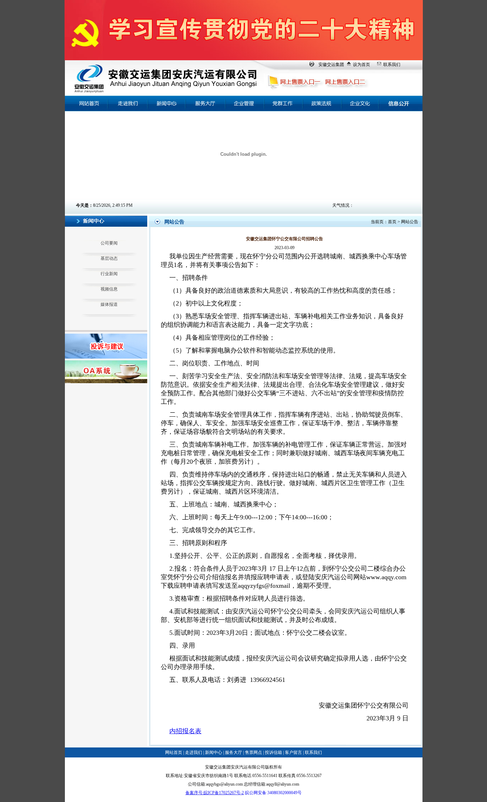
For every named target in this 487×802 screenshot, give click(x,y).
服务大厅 (233, 752)
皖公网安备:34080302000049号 (273, 792)
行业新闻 (109, 273)
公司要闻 (109, 243)
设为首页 (361, 64)
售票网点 (253, 752)
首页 (392, 221)
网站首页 (173, 752)
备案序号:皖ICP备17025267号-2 (214, 792)
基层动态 (109, 258)
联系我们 (391, 64)
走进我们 (193, 752)
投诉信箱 (273, 752)
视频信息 (109, 289)
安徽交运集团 (331, 64)
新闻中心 (213, 752)
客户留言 (293, 752)
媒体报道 (109, 304)
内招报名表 (185, 731)
